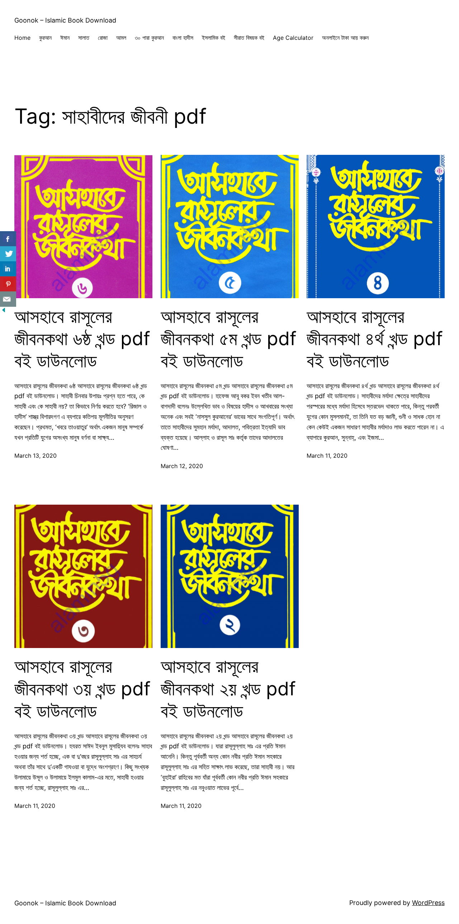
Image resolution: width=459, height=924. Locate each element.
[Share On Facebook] (8, 239)
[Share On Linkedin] (8, 269)
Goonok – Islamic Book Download (65, 20)
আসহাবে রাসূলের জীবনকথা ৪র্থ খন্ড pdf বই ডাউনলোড (375, 338)
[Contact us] (8, 299)
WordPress (428, 902)
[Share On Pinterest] (8, 284)
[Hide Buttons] (3, 311)
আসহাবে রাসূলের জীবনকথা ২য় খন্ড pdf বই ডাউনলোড (228, 688)
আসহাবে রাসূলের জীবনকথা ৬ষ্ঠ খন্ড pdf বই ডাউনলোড (82, 338)
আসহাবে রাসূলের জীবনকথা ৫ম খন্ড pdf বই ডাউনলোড (229, 338)
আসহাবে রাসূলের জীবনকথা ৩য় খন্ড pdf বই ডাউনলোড (82, 688)
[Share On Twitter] (8, 254)
